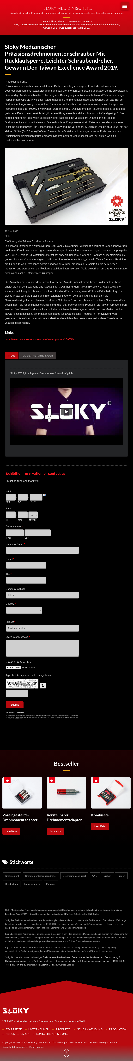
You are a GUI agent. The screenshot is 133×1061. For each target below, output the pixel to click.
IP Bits (20, 965)
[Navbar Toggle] (125, 6)
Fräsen (121, 876)
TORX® (114, 961)
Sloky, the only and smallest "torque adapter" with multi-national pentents (60, 1042)
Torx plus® (10, 965)
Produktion (118, 1029)
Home (45, 21)
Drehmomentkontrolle (65, 961)
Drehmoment (12, 876)
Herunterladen (18, 1034)
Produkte (63, 1029)
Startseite (14, 1029)
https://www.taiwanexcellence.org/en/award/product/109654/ (39, 339)
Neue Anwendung (90, 1029)
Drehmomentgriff (112, 957)
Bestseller (66, 763)
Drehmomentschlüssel (74, 876)
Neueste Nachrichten (79, 21)
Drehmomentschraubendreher (40, 876)
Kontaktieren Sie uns (46, 965)
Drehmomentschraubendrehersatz (87, 957)
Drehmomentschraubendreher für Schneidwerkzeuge (29, 961)
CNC (94, 876)
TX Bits (122, 961)
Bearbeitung (11, 884)
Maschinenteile (32, 884)
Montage (50, 884)
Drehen (107, 876)
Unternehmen (58, 21)
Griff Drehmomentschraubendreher (93, 961)
